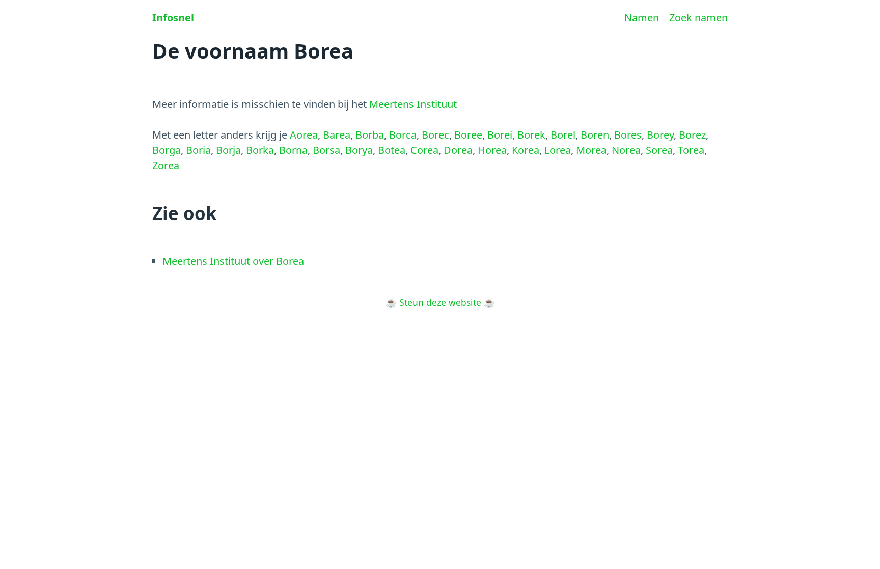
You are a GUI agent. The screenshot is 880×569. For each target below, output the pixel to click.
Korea (525, 150)
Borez (692, 135)
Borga (166, 150)
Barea (336, 135)
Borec (435, 135)
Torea (691, 150)
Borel (563, 135)
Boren (595, 135)
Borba (369, 135)
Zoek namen (698, 17)
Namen (641, 17)
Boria (198, 150)
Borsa (326, 150)
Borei (499, 135)
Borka (260, 150)
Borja (228, 150)
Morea (591, 150)
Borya (359, 150)
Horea (492, 150)
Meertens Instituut (413, 104)
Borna (293, 150)
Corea (424, 150)
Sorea (659, 150)
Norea (626, 150)
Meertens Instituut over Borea (233, 261)
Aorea (304, 135)
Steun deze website (440, 302)
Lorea (557, 150)
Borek (531, 135)
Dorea (458, 150)
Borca (403, 135)
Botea (391, 150)
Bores (628, 135)
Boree (468, 135)
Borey (660, 135)
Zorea (165, 165)
